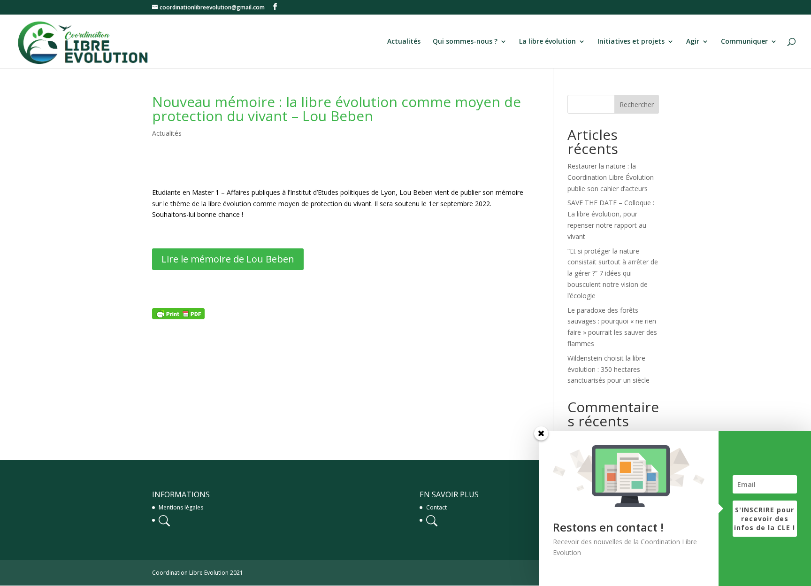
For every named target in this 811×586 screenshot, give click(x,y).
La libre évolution (547, 42)
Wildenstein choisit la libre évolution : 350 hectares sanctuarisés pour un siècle (608, 369)
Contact (436, 507)
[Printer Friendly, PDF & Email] (178, 313)
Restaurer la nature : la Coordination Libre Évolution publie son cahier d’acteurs (610, 177)
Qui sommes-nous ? (465, 42)
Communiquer (744, 42)
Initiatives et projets (631, 42)
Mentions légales (181, 507)
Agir (692, 42)
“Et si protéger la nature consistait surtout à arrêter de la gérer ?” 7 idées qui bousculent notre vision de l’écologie (612, 273)
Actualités (404, 42)
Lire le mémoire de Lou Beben (227, 259)
